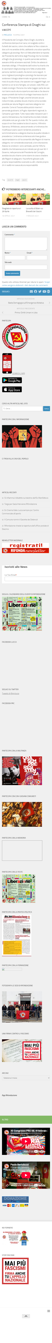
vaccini (24, 180)
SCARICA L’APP (18, 373)
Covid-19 (6, 17)
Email (30, 253)
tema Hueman (38, 1329)
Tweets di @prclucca (10, 693)
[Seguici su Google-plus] (48, 291)
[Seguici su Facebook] (35, 291)
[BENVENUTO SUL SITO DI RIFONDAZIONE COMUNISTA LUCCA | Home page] (5, 3)
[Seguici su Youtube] (44, 291)
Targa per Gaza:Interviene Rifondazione (20, 504)
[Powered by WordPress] (18, 1329)
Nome (8, 253)
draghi (17, 180)
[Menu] (48, 3)
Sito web (8, 262)
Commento (10, 234)
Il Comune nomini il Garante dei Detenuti (21, 519)
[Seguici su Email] (31, 291)
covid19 (10, 180)
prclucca (8, 35)
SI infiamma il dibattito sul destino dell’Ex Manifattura (26, 498)
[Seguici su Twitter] (39, 291)
